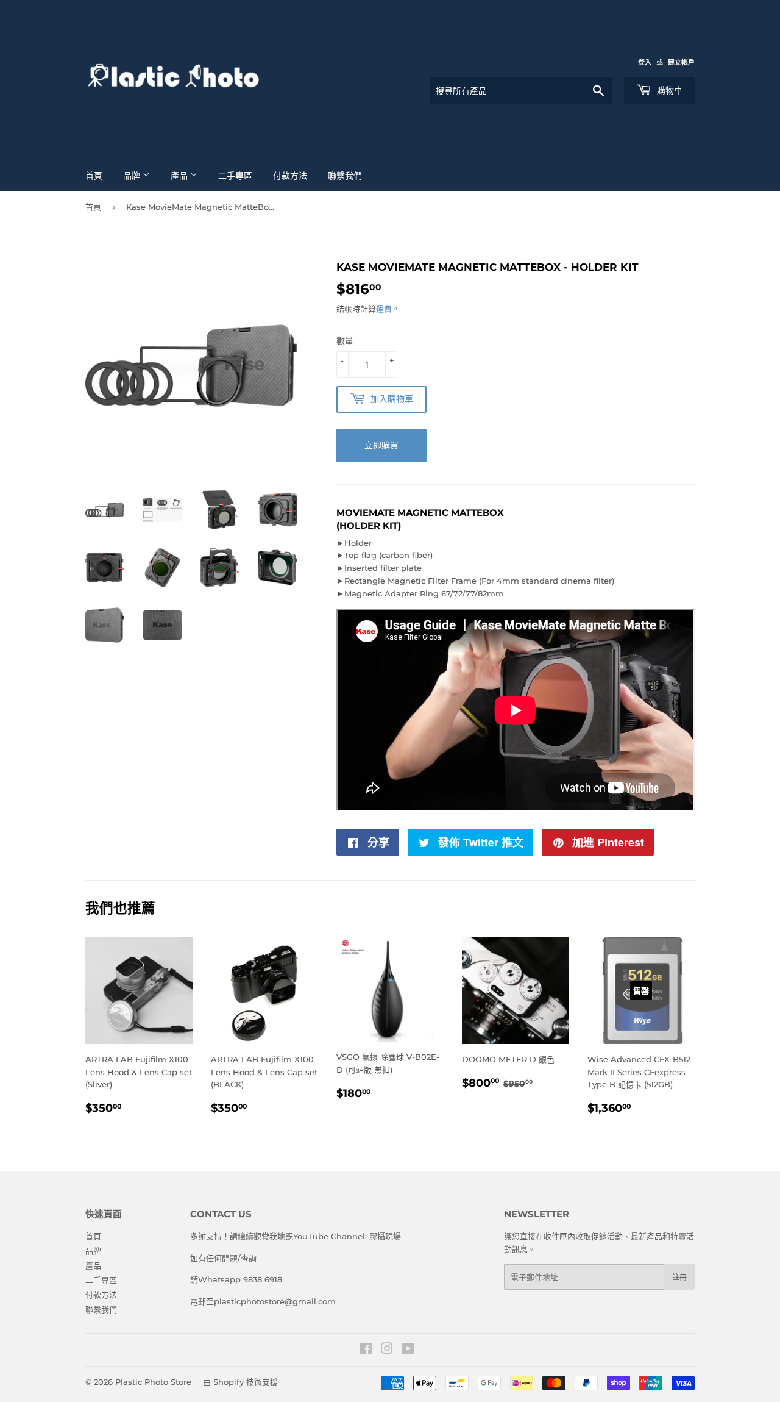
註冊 (679, 1277)
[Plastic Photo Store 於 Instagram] (387, 1350)
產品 (180, 175)
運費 (384, 308)
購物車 (668, 90)
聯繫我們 (345, 175)
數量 (344, 340)
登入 (644, 62)
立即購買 (381, 445)
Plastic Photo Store (153, 1382)
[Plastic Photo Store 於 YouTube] (408, 1350)
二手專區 (235, 175)
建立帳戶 (681, 62)
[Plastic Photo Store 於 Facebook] (366, 1350)
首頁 (93, 175)
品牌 (133, 175)
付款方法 (290, 175)
